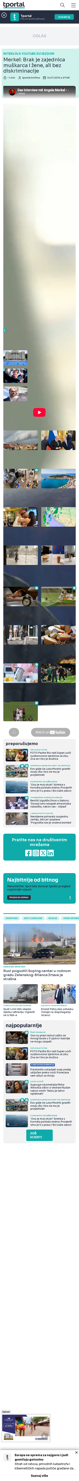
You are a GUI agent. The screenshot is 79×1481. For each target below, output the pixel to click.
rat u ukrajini (33, 918)
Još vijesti (36, 1135)
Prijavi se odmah (18, 897)
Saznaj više (39, 1476)
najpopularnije (24, 1026)
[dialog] (39, 1465)
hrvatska (12, 918)
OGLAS (39, 36)
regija (53, 918)
